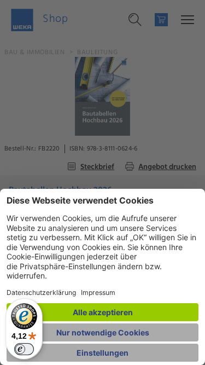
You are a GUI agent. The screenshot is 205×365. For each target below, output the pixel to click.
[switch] (24, 349)
